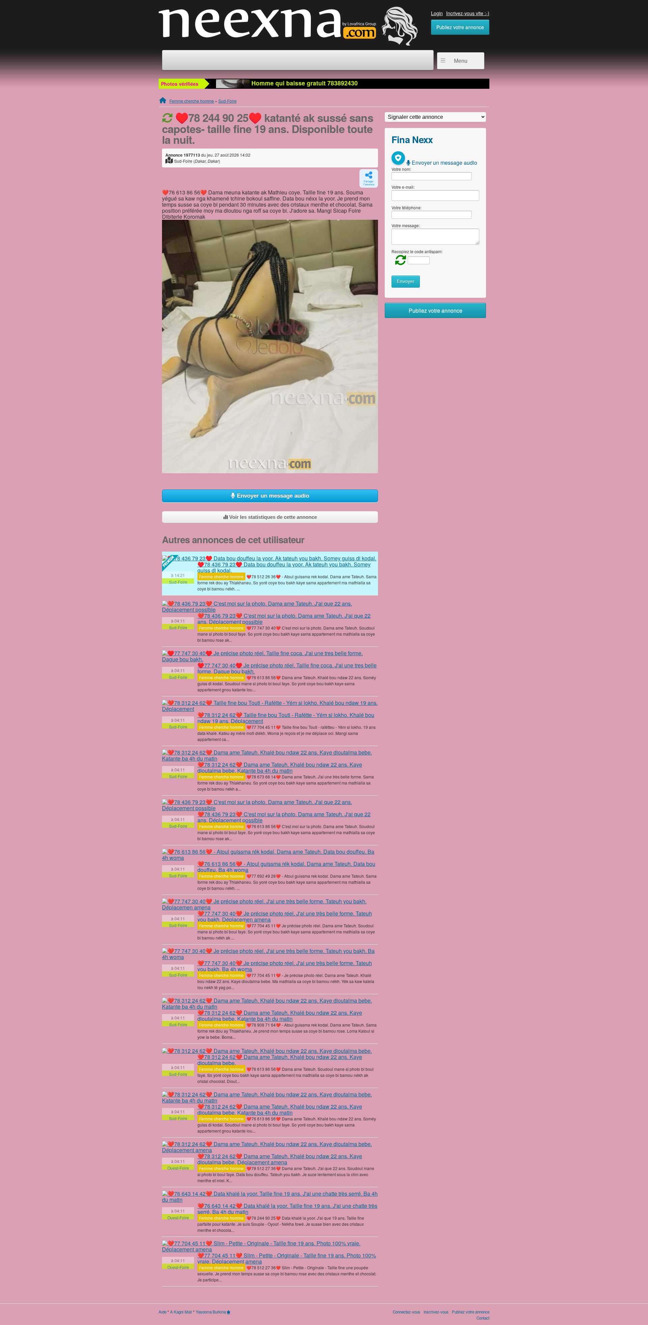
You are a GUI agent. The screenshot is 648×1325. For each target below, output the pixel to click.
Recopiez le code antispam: (417, 251)
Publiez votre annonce (460, 27)
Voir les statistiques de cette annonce (272, 517)
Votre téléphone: (407, 207)
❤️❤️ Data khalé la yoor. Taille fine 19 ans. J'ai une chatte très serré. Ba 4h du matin (287, 1209)
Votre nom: (401, 169)
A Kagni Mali (181, 1312)
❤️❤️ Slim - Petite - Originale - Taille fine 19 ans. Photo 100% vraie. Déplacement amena (286, 1258)
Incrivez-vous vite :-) (467, 13)
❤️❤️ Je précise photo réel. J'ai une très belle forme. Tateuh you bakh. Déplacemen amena (284, 916)
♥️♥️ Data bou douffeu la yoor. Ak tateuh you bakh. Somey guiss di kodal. (284, 567)
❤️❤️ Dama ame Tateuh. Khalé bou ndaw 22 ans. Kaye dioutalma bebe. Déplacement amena (279, 1159)
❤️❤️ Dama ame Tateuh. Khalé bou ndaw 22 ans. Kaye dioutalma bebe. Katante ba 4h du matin (279, 767)
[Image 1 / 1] (270, 346)
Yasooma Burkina (211, 1312)
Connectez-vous (406, 1312)
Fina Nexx (412, 139)
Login (437, 13)
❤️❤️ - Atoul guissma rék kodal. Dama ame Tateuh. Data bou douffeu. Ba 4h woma (286, 867)
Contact (483, 1318)
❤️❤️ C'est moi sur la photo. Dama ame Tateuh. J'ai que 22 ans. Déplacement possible (284, 619)
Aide (162, 1312)
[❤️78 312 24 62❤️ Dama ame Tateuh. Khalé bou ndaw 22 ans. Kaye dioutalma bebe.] (267, 1050)
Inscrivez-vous (436, 1312)
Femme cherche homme (191, 101)
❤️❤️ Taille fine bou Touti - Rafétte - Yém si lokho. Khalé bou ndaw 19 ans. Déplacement (285, 718)
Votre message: (406, 225)
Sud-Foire (227, 101)
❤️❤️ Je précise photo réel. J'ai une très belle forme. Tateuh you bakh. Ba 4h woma (284, 966)
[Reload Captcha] (399, 260)
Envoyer (405, 281)
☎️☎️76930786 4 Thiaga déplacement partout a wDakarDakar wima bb (351, 83)
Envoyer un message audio (272, 496)
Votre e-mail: (403, 187)
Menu (460, 61)
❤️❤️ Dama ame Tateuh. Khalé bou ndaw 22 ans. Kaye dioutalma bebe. (279, 1060)
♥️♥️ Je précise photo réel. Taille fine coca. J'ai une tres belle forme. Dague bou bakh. (287, 668)
